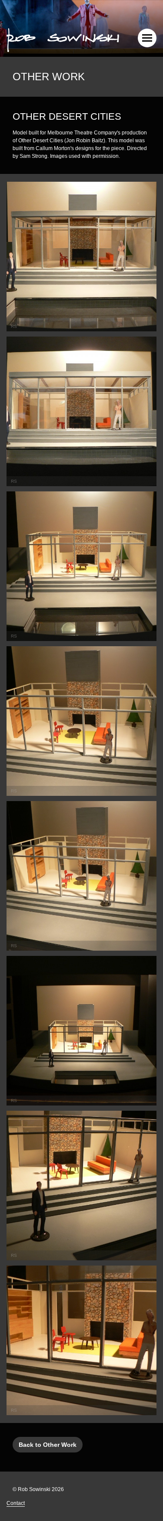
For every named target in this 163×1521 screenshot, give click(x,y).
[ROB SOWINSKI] (63, 39)
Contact (16, 1503)
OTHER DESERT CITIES (67, 116)
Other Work (49, 76)
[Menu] (147, 38)
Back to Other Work (48, 1444)
